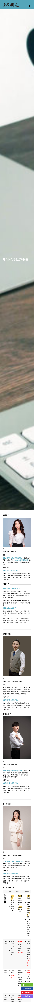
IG (27, 996)
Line (27, 985)
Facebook (27, 981)
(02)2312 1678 (27, 988)
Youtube (27, 992)
